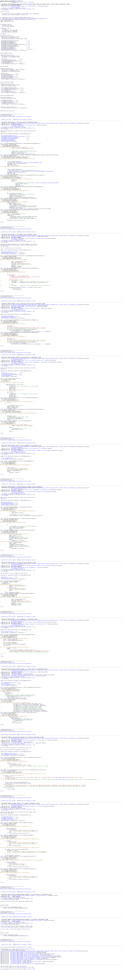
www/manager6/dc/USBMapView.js (8, 317)
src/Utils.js (4, 372)
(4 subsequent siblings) (17, 492)
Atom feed (31, 2)
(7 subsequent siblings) (17, 309)
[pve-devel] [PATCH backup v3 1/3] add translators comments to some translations (31, 450)
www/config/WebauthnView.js (7, 631)
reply (10, 119)
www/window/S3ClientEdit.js (7, 504)
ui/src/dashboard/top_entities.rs (9, 682)
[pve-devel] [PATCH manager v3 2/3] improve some (23, 125)
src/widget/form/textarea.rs (8, 819)
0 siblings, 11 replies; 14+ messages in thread (13, 7)
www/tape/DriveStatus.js (7, 502)
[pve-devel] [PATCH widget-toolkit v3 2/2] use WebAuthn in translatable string (31, 362)
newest (29, 947)
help (17, 2)
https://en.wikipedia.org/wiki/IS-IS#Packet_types (29, 162)
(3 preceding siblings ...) (18, 447)
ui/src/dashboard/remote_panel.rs (9, 753)
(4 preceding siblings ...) (18, 488)
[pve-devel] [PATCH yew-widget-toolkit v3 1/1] (22, 675)
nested (17, 119)
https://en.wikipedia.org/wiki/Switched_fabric (47, 182)
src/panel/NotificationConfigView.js (10, 374)
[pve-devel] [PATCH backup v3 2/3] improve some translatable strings (28, 491)
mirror (25, 2)
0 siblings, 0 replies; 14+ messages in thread (13, 897)
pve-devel (6, 9)
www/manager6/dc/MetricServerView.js (10, 251)
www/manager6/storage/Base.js (8, 139)
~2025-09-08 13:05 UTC (21, 947)
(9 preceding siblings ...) (18, 805)
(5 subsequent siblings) (17, 451)
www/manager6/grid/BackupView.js (9, 135)
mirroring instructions (20, 966)
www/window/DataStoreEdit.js (8, 503)
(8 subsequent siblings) (17, 239)
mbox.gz (23, 949)
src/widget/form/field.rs (7, 816)
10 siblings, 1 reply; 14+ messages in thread (13, 676)
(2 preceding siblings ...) (18, 359)
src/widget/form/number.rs (7, 817)
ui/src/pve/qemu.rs (5, 683)
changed (7, 141)
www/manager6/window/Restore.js (8, 252)
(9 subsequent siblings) (17, 126)
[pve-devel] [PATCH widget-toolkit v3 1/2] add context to (25, 308)
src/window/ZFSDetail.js (7, 375)
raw (33, 8)
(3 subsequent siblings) (17, 568)
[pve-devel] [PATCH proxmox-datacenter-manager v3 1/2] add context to (28, 740)
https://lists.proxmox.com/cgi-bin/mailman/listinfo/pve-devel (16, 116)
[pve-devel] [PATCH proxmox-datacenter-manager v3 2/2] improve (27, 674)
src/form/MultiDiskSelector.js (8, 373)
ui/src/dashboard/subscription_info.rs (10, 754)
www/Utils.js (4, 577)
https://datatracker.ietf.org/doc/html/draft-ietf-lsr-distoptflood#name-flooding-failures (24, 18)
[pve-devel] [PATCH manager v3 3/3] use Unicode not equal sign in (27, 238)
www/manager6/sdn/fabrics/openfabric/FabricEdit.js (13, 136)
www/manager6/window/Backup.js (8, 140)
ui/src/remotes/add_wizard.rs (8, 684)
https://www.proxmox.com (61, 777)
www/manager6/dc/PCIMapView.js (8, 316)
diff (2, 143)
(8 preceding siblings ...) (18, 739)
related (13, 231)
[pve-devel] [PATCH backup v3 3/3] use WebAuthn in (23, 567)
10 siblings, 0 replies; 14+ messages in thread (13, 127)
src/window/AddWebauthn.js (7, 458)
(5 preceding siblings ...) (18, 564)
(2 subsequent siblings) (17, 624)
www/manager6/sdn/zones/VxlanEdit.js (10, 137)
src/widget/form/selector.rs (8, 818)
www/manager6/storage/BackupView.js (9, 138)
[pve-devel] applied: (17, 673)
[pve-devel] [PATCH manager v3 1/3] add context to (23, 6)
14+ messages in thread (25, 119)
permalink (29, 8)
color (21, 2)
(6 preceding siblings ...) (18, 621)
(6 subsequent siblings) (17, 363)
